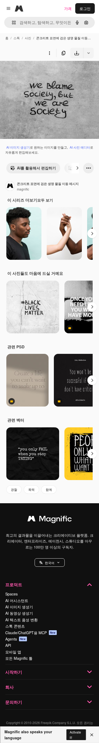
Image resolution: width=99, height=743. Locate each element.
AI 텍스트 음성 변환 (21, 619)
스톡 (16, 38)
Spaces (11, 594)
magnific (23, 189)
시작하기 (13, 672)
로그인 (85, 8)
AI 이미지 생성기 (18, 147)
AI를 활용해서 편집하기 (36, 167)
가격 (68, 8)
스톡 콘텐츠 (15, 626)
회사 (9, 687)
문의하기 (13, 702)
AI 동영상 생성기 (19, 613)
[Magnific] (49, 520)
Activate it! (75, 734)
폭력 (31, 489)
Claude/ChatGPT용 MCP (30, 632)
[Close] (92, 735)
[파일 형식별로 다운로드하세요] (88, 53)
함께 (49, 489)
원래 (30, 70)
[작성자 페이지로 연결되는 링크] (10, 186)
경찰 (14, 489)
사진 (28, 38)
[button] (50, 562)
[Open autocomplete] (11, 23)
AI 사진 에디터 (80, 147)
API (8, 645)
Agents (15, 639)
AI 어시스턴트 (16, 600)
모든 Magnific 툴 (18, 658)
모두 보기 (45, 200)
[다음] (77, 168)
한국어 (49, 562)
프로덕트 (13, 584)
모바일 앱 (13, 651)
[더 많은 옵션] (49, 53)
